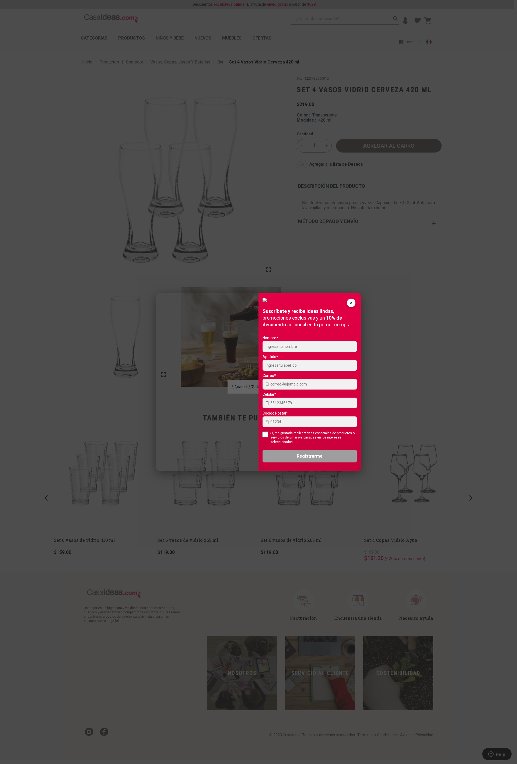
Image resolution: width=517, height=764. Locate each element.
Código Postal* (275, 413)
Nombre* (270, 338)
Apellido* (270, 357)
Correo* (269, 375)
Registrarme (310, 456)
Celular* (269, 394)
